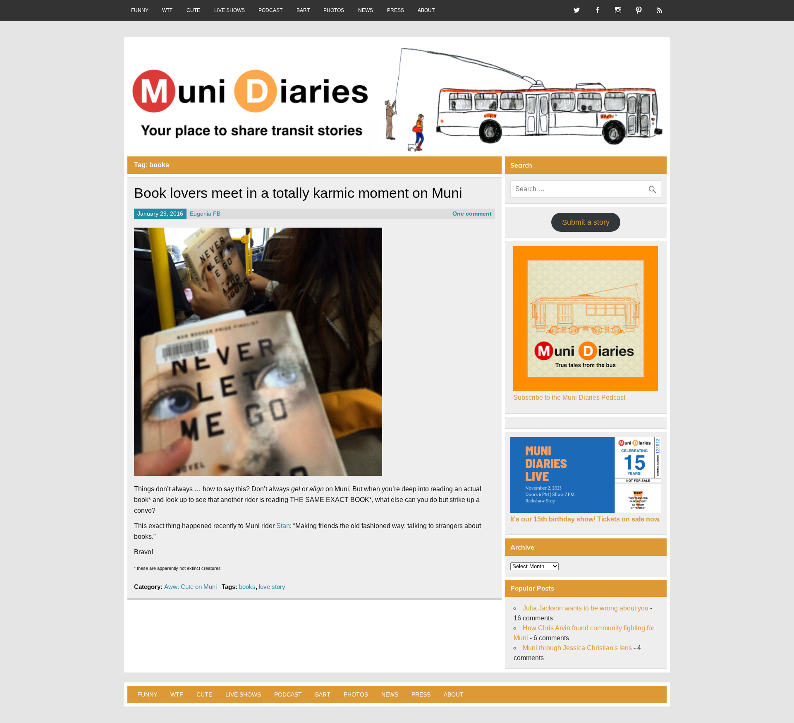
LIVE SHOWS (229, 10)
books (247, 586)
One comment (472, 214)
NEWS (365, 10)
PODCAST (270, 10)
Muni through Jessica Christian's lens (577, 647)
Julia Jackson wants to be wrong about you (585, 608)
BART (303, 10)
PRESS (395, 10)
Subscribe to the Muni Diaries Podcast (569, 397)
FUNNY (139, 10)
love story (272, 586)
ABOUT (426, 10)
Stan (283, 525)
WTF (167, 10)
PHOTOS (333, 10)
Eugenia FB (205, 214)
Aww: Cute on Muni (190, 586)
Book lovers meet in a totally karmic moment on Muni (298, 193)
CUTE (193, 10)
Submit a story (586, 222)
